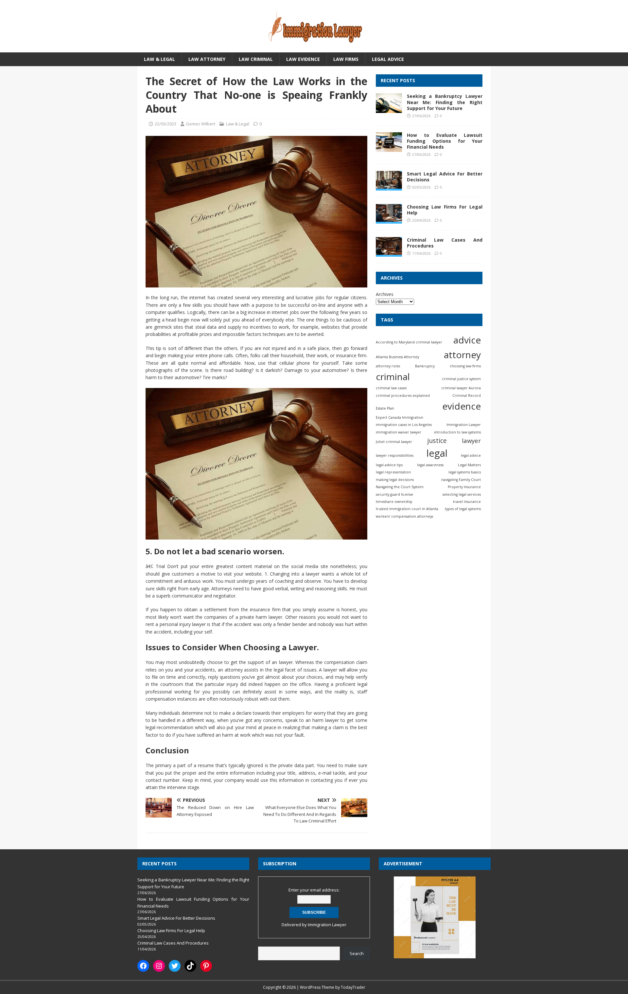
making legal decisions (395, 479)
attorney (462, 354)
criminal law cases (391, 388)
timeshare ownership (394, 501)
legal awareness (430, 465)
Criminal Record (466, 395)
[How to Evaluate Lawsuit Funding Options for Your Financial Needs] (389, 148)
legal (437, 453)
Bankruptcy (425, 366)
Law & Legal (159, 59)
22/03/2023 (165, 124)
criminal (393, 376)
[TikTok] (190, 966)
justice (437, 440)
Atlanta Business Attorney (397, 357)
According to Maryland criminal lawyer (409, 342)
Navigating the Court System (400, 487)
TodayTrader (353, 987)
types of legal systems (463, 509)
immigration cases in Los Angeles (404, 424)
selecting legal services (462, 494)
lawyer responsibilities (394, 455)
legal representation (393, 472)
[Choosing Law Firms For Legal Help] (389, 220)
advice (467, 340)
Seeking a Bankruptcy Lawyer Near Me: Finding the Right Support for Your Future (444, 102)
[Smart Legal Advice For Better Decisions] (389, 187)
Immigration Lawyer (463, 424)
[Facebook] (143, 966)
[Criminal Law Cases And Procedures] (389, 253)
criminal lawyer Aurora (461, 388)
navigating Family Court (461, 479)
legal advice (471, 455)
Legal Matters (469, 465)
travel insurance (467, 501)
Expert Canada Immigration (399, 417)
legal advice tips (389, 465)
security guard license (394, 494)
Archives (384, 294)
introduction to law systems (457, 432)
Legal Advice (388, 59)
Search (357, 953)
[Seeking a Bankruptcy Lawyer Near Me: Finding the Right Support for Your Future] (389, 109)
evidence (461, 406)
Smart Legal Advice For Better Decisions (444, 177)
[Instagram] (159, 966)
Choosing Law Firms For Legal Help (444, 210)
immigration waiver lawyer (398, 432)
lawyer (471, 440)
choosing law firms (465, 366)
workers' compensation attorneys (404, 516)
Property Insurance (464, 487)
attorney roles (388, 366)
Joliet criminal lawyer (394, 441)
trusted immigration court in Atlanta (407, 509)
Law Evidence (303, 59)
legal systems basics (464, 472)
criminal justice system (461, 379)
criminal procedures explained (403, 395)
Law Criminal (256, 59)
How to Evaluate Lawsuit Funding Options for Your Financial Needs (444, 141)
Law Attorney (206, 59)
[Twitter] (175, 966)
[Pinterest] (206, 966)
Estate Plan (385, 408)
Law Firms (345, 59)
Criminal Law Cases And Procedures (444, 243)
